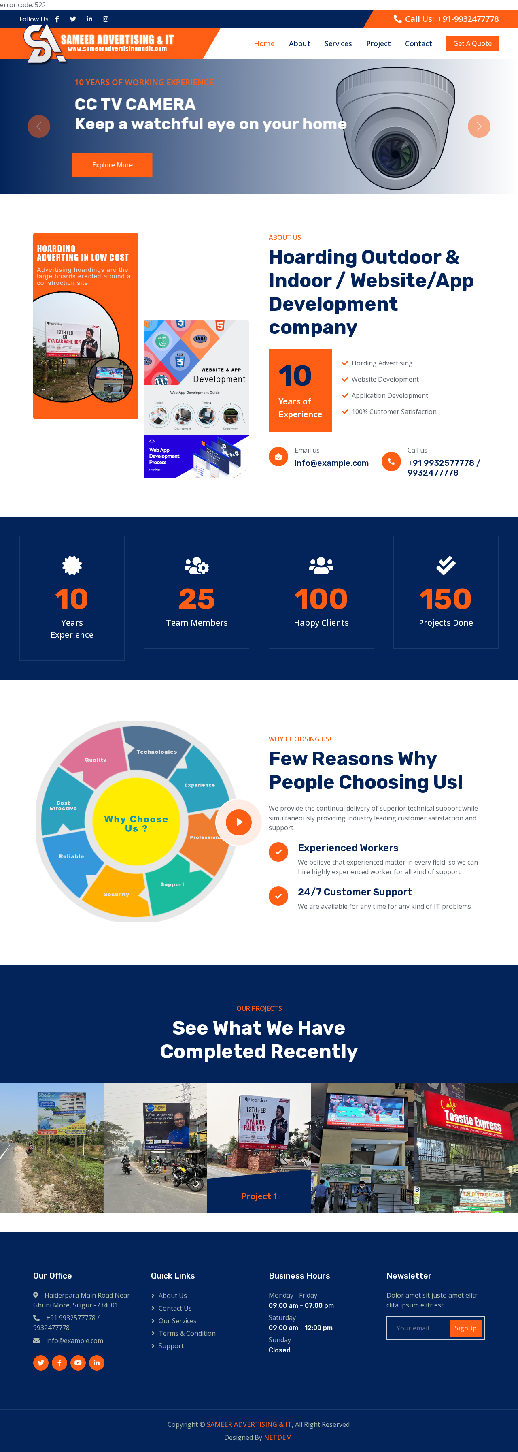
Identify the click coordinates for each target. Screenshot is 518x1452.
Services (338, 43)
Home (264, 43)
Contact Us (175, 1308)
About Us (173, 1295)
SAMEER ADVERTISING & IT (249, 1424)
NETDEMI (279, 1437)
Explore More (111, 164)
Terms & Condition (187, 1333)
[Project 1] (52, 1148)
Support (171, 1345)
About (299, 43)
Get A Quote (472, 43)
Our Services (178, 1320)
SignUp (465, 1328)
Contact (418, 43)
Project (378, 43)
